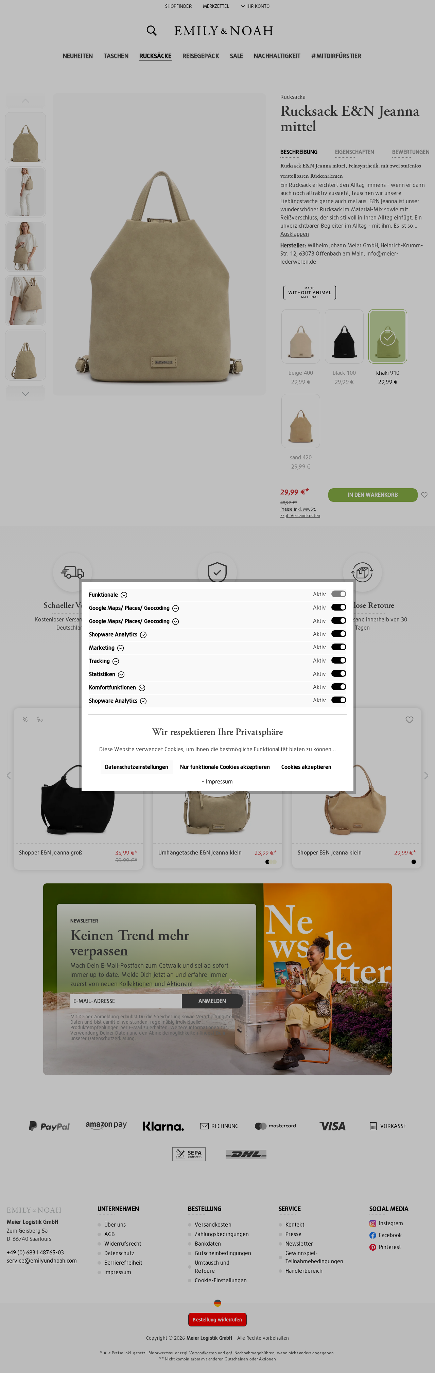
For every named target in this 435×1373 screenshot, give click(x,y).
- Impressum (217, 781)
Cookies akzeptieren (306, 767)
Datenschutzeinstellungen (136, 767)
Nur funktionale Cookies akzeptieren (225, 767)
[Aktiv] (338, 594)
